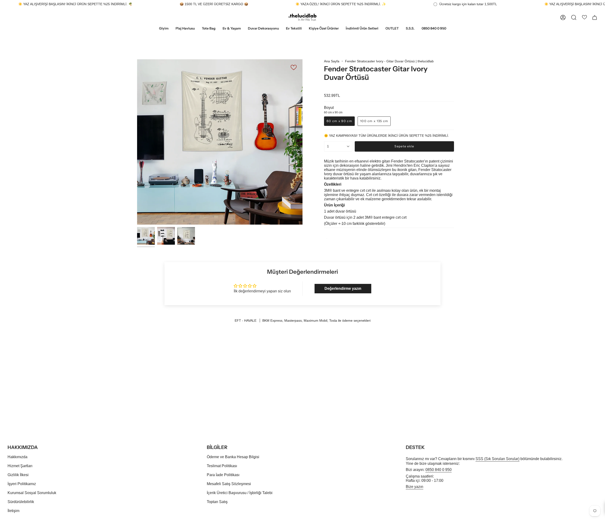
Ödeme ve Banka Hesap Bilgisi (233, 457)
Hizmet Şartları (20, 466)
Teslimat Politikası (222, 466)
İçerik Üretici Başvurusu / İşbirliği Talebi (239, 493)
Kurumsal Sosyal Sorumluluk (32, 493)
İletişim (13, 511)
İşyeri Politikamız (22, 484)
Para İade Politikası (223, 475)
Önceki (137, 142)
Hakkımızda (17, 457)
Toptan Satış (217, 502)
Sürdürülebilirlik (21, 502)
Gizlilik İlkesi (18, 475)
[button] (164, 28)
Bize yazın (414, 487)
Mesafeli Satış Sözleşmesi (229, 484)
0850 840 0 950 (438, 470)
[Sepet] (594, 17)
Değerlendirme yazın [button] (342, 288)
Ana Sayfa (331, 61)
